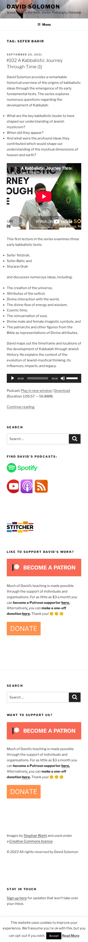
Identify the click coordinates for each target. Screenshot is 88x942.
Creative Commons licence (31, 841)
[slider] (72, 378)
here (26, 614)
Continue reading (21, 407)
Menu (46, 24)
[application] (44, 378)
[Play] (12, 378)
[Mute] (62, 378)
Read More (70, 936)
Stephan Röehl (35, 836)
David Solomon (33, 6)
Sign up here (17, 898)
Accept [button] (54, 935)
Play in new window (36, 391)
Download (62, 391)
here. (65, 603)
